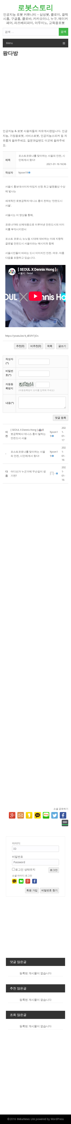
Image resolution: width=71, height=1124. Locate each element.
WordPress (57, 1119)
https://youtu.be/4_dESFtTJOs (21, 335)
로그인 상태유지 (25, 869)
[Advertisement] (35, 93)
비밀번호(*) (9, 373)
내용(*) (10, 402)
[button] (23, 172)
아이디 (16, 843)
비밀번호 (17, 856)
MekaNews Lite (26, 1119)
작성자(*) (9, 361)
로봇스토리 (35, 7)
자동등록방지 (9, 386)
